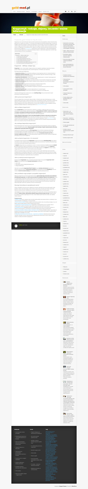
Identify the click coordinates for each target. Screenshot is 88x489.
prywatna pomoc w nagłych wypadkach (52, 457)
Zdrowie (40, 11)
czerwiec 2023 (66, 204)
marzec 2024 (65, 193)
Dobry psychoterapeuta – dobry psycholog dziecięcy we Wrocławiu (20, 443)
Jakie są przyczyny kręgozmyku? (22, 56)
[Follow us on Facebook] (68, 11)
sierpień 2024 (65, 186)
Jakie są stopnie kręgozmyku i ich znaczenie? (24, 59)
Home (14, 11)
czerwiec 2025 (66, 176)
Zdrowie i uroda (46, 11)
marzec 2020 (65, 237)
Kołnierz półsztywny (51, 445)
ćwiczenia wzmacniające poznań (51, 479)
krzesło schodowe (51, 447)
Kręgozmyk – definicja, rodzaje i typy (22, 55)
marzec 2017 (65, 251)
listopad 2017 (65, 242)
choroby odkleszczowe (49, 434)
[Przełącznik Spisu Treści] (35, 54)
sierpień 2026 (65, 153)
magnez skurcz (50, 456)
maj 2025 (65, 179)
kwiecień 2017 (65, 249)
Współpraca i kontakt (21, 11)
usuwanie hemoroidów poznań (51, 471)
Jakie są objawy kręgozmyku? (22, 57)
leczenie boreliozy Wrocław (51, 451)
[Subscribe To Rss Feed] (71, 11)
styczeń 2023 (65, 207)
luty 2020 (65, 240)
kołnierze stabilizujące (49, 444)
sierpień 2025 (65, 172)
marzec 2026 (65, 160)
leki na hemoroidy (50, 453)
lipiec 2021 (65, 216)
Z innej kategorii (34, 11)
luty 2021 (65, 226)
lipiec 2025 (65, 174)
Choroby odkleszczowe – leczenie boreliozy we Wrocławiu (68, 98)
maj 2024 (65, 190)
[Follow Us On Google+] (74, 11)
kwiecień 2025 (66, 181)
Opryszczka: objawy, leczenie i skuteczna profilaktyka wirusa (68, 61)
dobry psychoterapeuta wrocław (50, 438)
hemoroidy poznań (51, 442)
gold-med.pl (26, 40)
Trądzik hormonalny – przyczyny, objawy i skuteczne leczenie (68, 310)
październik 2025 (66, 167)
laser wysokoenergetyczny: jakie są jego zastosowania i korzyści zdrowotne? (68, 65)
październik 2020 (66, 233)
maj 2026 (65, 155)
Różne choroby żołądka (20, 202)
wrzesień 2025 (66, 169)
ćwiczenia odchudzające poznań (50, 477)
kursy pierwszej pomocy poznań (51, 449)
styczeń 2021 (65, 228)
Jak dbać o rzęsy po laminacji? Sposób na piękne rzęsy (68, 130)
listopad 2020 (65, 230)
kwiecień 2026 (66, 158)
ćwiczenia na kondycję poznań (50, 473)
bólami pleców (28, 48)
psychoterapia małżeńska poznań (50, 461)
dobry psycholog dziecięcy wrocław (51, 436)
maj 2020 (65, 235)
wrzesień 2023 (66, 200)
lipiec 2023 (65, 202)
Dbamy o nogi (18, 199)
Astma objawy (66, 86)
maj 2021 (65, 221)
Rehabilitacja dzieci (19, 207)
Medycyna (28, 11)
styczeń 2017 (65, 256)
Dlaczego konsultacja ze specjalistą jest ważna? (25, 63)
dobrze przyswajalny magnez (51, 440)
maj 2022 (65, 209)
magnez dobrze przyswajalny (50, 455)
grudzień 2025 (66, 162)
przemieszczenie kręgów (42, 104)
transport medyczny (49, 466)
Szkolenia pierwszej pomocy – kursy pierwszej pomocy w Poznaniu (20, 437)
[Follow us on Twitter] (65, 11)
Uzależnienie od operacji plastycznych (23, 204)
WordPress (74, 486)
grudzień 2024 (66, 183)
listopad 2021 (65, 211)
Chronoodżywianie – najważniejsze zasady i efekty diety (36, 460)
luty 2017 (65, 254)
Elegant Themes (63, 486)
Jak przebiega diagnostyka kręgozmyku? (24, 58)
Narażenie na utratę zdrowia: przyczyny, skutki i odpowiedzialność (68, 339)
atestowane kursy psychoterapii (50, 432)
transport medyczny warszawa (51, 467)
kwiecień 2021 (65, 223)
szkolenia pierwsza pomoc (51, 464)
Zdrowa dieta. (65, 102)
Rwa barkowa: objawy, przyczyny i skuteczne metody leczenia (67, 56)
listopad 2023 (65, 195)
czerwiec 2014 (66, 258)
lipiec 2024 (65, 188)
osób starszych (50, 118)
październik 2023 (66, 197)
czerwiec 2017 (66, 244)
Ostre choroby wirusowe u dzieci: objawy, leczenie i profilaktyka (68, 415)
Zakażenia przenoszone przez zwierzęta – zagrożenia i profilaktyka (29, 213)
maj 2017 (65, 247)
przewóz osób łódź (51, 459)
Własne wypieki (66, 122)
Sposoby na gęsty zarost (68, 137)
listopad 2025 (65, 165)
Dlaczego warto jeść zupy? (68, 134)
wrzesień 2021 (66, 214)
